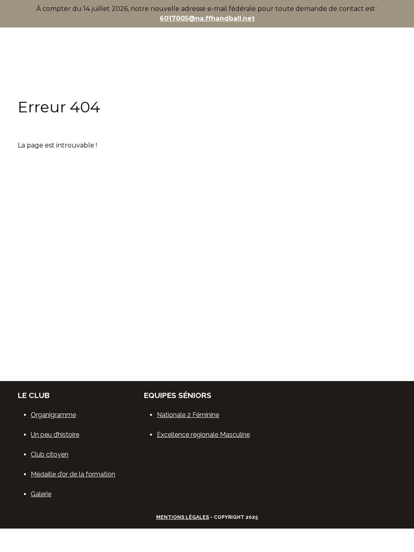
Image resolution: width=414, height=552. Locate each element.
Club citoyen (49, 454)
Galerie (41, 494)
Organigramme (53, 415)
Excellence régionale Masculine (203, 434)
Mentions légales (182, 517)
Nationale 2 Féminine (188, 415)
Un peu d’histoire (55, 434)
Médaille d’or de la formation (73, 474)
